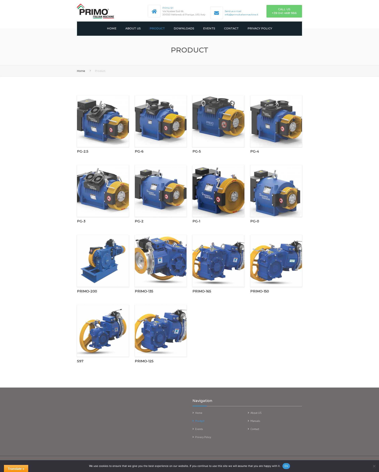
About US (133, 28)
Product (157, 28)
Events (209, 28)
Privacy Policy (260, 28)
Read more (103, 120)
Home (111, 28)
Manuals (255, 421)
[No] (374, 466)
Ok (286, 465)
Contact (231, 28)
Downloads (184, 28)
